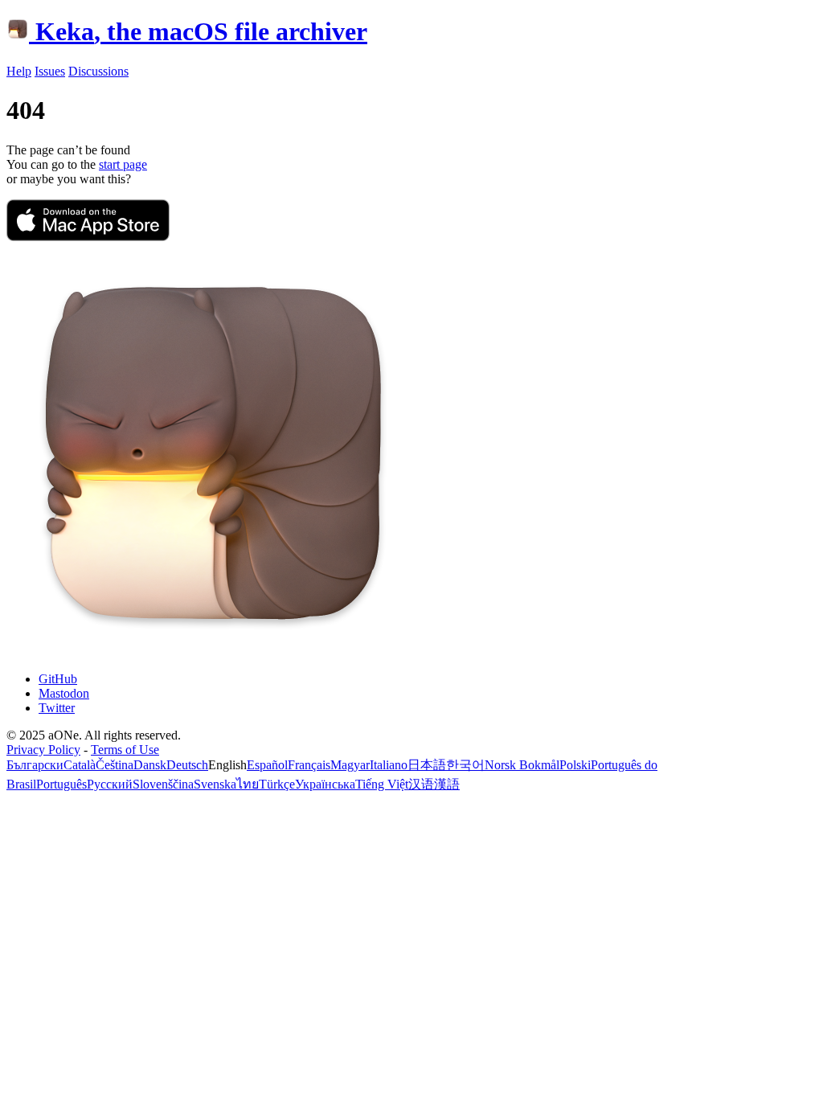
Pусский (110, 784)
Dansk (149, 765)
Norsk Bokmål (522, 765)
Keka (201, 31)
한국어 (465, 765)
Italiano (388, 765)
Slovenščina (163, 784)
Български (34, 765)
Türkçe (277, 784)
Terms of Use (125, 749)
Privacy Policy (43, 749)
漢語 (447, 784)
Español (267, 765)
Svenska (215, 784)
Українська (325, 784)
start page (123, 164)
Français (309, 765)
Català (79, 765)
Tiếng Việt (381, 784)
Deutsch (187, 765)
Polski (575, 765)
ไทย (247, 784)
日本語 (426, 765)
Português (61, 784)
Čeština (114, 765)
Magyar (350, 765)
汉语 (421, 784)
